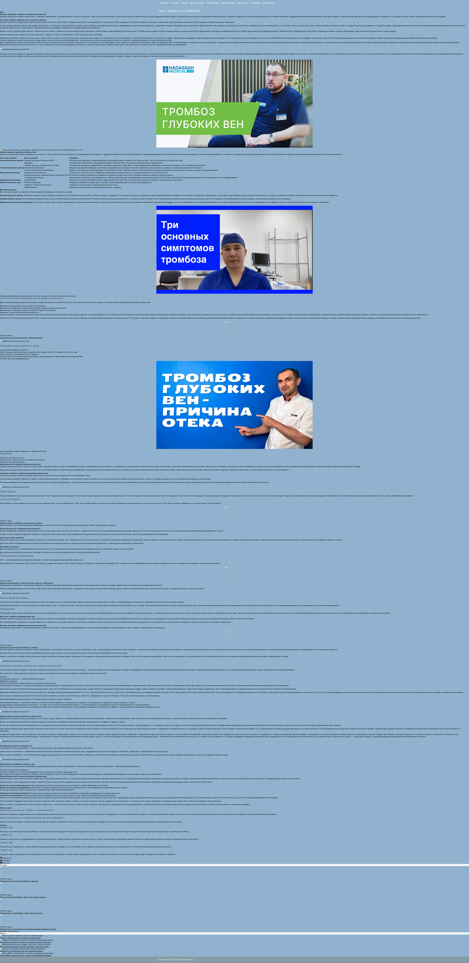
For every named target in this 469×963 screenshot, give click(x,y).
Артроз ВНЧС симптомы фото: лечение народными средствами (25, 955)
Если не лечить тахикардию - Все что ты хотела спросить (23, 897)
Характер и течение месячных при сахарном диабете (21, 951)
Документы (268, 3)
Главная (164, 3)
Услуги (184, 3)
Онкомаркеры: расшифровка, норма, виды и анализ (21, 913)
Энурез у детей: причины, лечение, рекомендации (20, 938)
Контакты (256, 3)
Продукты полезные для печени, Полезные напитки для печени (25, 942)
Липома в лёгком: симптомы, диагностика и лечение (21, 523)
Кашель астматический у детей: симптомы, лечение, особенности (26, 583)
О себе (175, 3)
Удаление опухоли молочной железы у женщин (19, 647)
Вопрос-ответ (197, 3)
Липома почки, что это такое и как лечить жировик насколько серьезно (28, 929)
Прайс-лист (243, 3)
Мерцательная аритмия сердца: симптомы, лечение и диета (24, 947)
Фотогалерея (227, 3)
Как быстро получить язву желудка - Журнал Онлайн (21, 338)
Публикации (212, 3)
